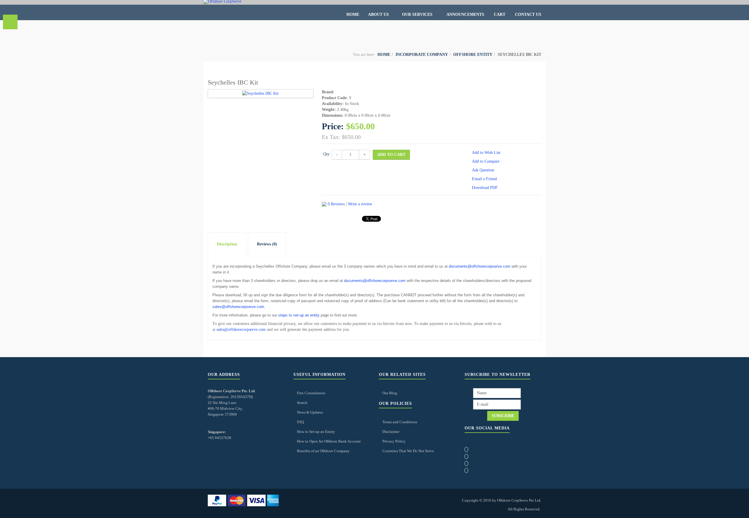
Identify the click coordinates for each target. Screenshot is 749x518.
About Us (379, 14)
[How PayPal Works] (243, 500)
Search (302, 402)
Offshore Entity (472, 54)
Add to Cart (391, 154)
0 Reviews (336, 204)
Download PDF (485, 187)
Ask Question (483, 170)
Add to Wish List (486, 152)
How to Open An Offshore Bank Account (329, 441)
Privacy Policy (394, 441)
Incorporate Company (422, 54)
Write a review (360, 204)
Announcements (465, 14)
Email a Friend (484, 179)
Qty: (327, 154)
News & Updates (310, 412)
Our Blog (389, 393)
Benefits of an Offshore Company (323, 451)
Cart (499, 14)
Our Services (418, 14)
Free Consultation (311, 393)
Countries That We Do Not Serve (408, 451)
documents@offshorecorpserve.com (479, 266)
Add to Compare (485, 161)
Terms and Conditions (399, 422)
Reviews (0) (267, 244)
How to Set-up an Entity (316, 431)
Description (227, 244)
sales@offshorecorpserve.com (238, 306)
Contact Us (528, 14)
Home (352, 14)
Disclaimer (390, 431)
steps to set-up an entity (298, 315)
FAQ (300, 422)
